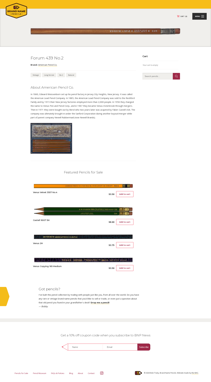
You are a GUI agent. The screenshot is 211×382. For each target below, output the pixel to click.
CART (183, 16)
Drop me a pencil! (100, 302)
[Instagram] (102, 373)
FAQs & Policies (57, 373)
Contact (91, 373)
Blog (71, 373)
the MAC (195, 373)
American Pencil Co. (47, 64)
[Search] (176, 76)
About (80, 373)
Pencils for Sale (21, 373)
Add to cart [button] (124, 194)
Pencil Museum (39, 373)
